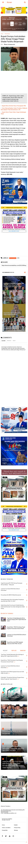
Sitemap (16, 830)
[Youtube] (9, 836)
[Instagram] (13, 836)
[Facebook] (2, 836)
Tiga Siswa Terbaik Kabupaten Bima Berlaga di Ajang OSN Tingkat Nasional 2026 (16, 620)
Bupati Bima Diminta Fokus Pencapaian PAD (14, 105)
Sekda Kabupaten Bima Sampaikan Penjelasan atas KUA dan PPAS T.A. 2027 (13, 748)
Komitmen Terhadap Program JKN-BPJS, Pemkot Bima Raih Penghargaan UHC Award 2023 (14, 285)
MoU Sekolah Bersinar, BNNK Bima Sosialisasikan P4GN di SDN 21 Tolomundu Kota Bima (14, 299)
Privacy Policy (17, 827)
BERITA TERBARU (7, 613)
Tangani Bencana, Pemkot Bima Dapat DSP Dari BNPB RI (13, 327)
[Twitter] (6, 836)
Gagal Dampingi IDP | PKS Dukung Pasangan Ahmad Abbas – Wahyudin (13, 697)
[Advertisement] (12, 82)
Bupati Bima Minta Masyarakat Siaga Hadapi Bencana (12, 313)
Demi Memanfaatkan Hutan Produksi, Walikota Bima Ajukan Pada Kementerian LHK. (14, 109)
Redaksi (16, 825)
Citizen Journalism (6, 827)
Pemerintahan (7, 33)
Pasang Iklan (4, 830)
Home (2, 33)
